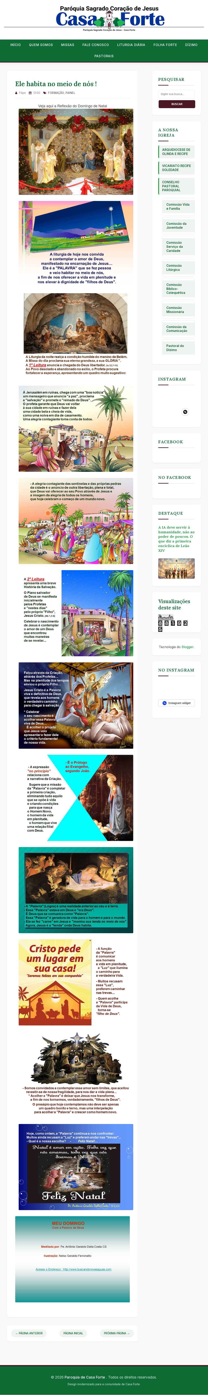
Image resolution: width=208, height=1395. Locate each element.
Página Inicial (73, 1333)
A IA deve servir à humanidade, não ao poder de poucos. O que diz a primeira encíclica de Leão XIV (176, 539)
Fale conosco (95, 45)
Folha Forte (165, 45)
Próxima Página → (117, 1333)
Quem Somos (41, 45)
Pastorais (104, 56)
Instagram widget (179, 703)
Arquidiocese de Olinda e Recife (176, 152)
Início (15, 45)
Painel (70, 92)
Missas (67, 45)
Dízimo (191, 45)
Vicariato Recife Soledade (176, 168)
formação (56, 92)
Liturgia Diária (131, 45)
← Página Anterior (29, 1333)
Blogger (187, 647)
